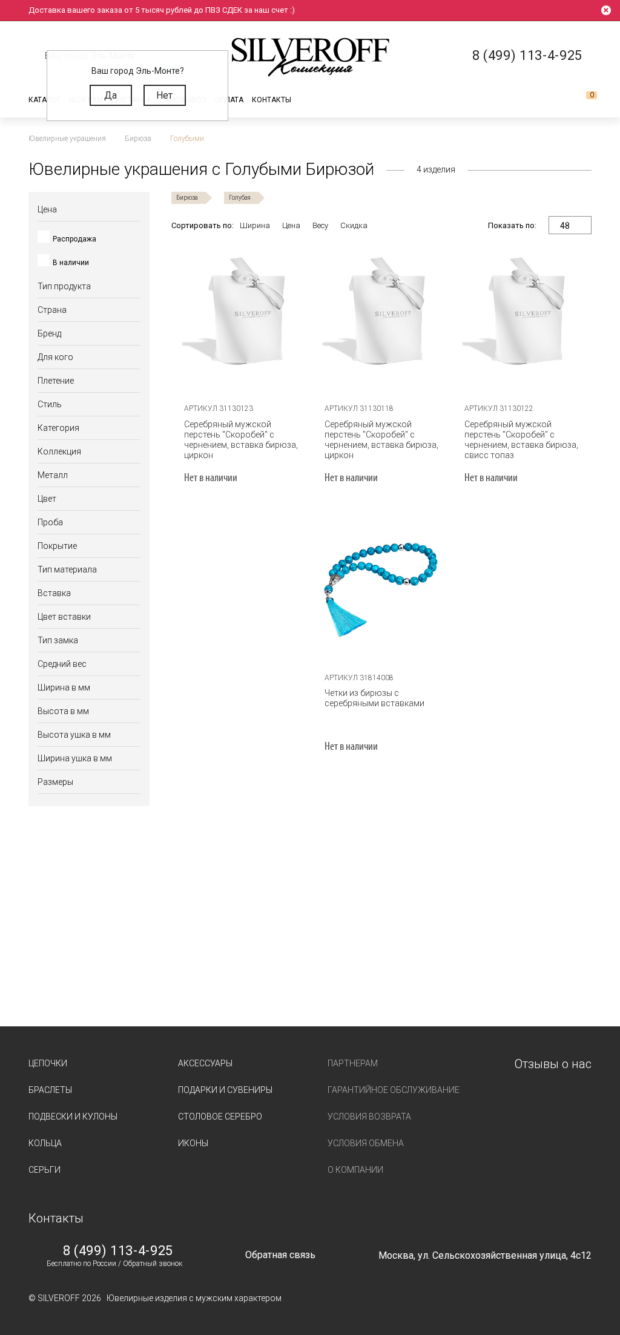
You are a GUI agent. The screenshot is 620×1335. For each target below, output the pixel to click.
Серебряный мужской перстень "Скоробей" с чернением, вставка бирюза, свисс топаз (521, 439)
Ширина (255, 225)
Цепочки (47, 1063)
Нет (164, 95)
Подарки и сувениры (225, 1090)
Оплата (229, 100)
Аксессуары (205, 1063)
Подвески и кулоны (72, 1116)
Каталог (44, 100)
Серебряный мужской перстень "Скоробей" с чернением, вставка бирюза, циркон (241, 439)
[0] (581, 100)
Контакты (271, 100)
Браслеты (50, 1090)
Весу (320, 225)
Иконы (193, 1143)
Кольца (45, 1143)
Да (110, 95)
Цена (291, 225)
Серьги (44, 1170)
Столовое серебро (220, 1116)
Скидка (354, 225)
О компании (355, 1170)
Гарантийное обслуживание (394, 1090)
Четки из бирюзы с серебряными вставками (374, 698)
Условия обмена (366, 1143)
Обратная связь (280, 1255)
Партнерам (353, 1063)
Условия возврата (369, 1116)
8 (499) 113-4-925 (118, 1251)
